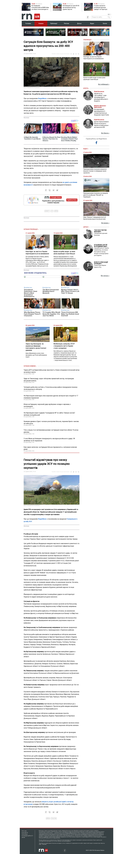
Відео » (86, 149)
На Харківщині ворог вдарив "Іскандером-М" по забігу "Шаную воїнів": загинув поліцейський (49, 414)
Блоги (105, 23)
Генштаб (53, 818)
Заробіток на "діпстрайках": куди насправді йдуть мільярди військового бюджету (101, 97)
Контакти (25, 832)
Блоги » (86, 88)
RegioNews (42, 98)
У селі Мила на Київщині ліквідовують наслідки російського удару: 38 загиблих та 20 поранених (49, 440)
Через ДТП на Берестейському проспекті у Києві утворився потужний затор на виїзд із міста (51, 371)
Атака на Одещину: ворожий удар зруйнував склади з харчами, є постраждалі (47, 405)
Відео (92, 23)
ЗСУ (52, 211)
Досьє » (86, 227)
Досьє (79, 23)
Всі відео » (105, 223)
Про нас (24, 831)
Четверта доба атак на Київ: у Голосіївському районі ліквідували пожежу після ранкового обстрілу (50, 388)
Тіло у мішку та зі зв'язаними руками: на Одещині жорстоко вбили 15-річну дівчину (51, 431)
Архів (23, 837)
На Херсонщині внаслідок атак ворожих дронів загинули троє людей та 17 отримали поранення (51, 397)
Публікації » (87, 39)
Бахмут (47, 211)
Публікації (53, 23)
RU (110, 14)
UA (108, 14)
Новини (40, 23)
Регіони (66, 23)
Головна (28, 23)
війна (56, 211)
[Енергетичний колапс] (34, 35)
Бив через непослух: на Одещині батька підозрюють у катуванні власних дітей (50, 448)
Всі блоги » (105, 133)
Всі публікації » (103, 84)
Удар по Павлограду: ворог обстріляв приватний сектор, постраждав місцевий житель (49, 380)
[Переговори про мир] (77, 35)
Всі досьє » (105, 276)
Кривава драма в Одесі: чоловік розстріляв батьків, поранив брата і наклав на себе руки (51, 422)
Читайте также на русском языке (61, 53)
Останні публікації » (31, 229)
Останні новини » (30, 366)
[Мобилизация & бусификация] (55, 35)
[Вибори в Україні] (99, 35)
